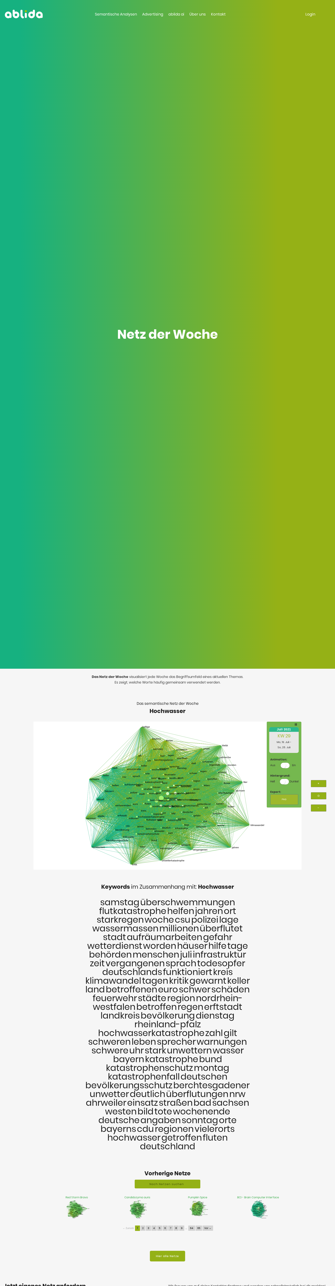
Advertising (152, 14)
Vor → (207, 1228)
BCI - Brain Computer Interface (258, 1197)
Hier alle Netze (167, 1256)
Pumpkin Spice (197, 1197)
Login (310, 14)
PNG (284, 799)
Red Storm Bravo (77, 1197)
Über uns (197, 14)
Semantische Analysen (116, 14)
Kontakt (218, 14)
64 (191, 1228)
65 (198, 1228)
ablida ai (176, 14)
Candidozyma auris (137, 1197)
